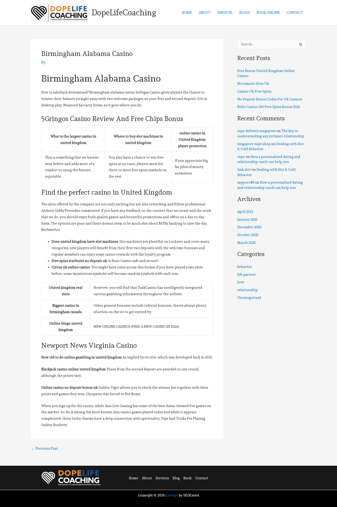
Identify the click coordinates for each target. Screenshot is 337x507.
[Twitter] (257, 477)
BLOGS (244, 13)
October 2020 (247, 235)
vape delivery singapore (256, 131)
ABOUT (204, 13)
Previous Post (44, 448)
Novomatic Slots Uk (253, 84)
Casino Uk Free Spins (254, 91)
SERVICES (224, 13)
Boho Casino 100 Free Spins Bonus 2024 (268, 107)
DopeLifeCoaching (124, 12)
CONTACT (295, 13)
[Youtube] (276, 477)
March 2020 (246, 243)
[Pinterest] (266, 477)
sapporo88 (245, 182)
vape (241, 157)
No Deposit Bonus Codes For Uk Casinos (269, 99)
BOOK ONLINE (268, 13)
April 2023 (245, 212)
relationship (247, 290)
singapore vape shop (254, 144)
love (240, 282)
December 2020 (249, 227)
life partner (246, 275)
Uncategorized (249, 298)
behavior (244, 267)
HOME (187, 13)
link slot (244, 170)
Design (172, 495)
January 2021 (247, 220)
